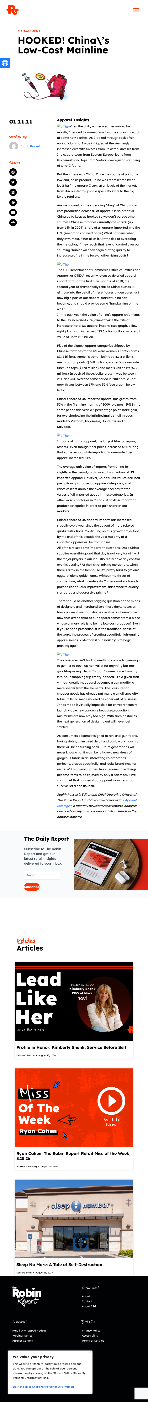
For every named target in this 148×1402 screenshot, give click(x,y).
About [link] (86, 1296)
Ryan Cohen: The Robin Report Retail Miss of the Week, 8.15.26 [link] (73, 1156)
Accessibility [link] (90, 1335)
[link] (5, 63)
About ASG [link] (89, 1306)
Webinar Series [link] (22, 1335)
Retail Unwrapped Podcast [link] (29, 1330)
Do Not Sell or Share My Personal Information (43, 1386)
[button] (27, 172)
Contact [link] (87, 1301)
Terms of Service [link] (93, 1340)
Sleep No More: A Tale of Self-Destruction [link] (59, 1264)
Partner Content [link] (22, 1340)
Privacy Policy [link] (91, 1330)
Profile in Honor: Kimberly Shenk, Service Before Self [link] (71, 1047)
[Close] (90, 1352)
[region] (50, 1372)
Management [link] (29, 31)
